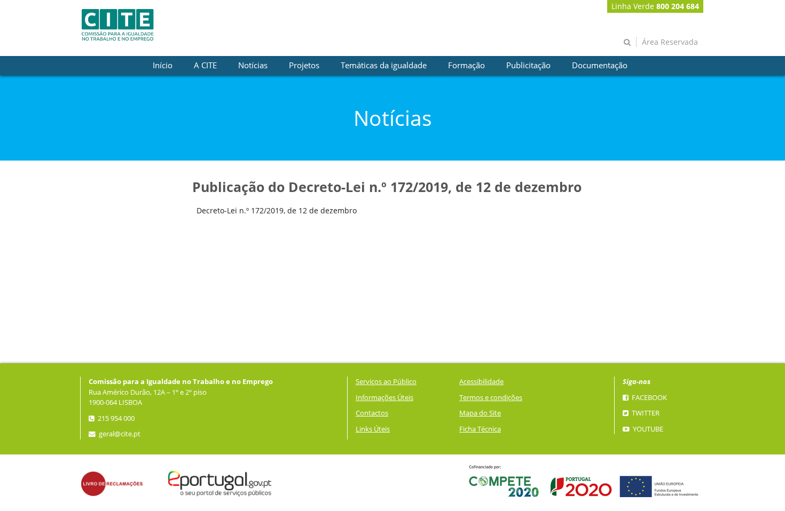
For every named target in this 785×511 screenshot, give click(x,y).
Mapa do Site (480, 413)
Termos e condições (490, 397)
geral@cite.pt (118, 433)
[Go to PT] (117, 24)
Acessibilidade (481, 381)
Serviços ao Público (386, 381)
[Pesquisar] (627, 42)
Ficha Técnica (480, 429)
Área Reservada (670, 42)
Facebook (648, 397)
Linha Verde (655, 6)
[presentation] (162, 65)
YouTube (647, 429)
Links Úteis (373, 429)
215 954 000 (115, 418)
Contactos (372, 413)
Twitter (645, 413)
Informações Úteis (384, 397)
